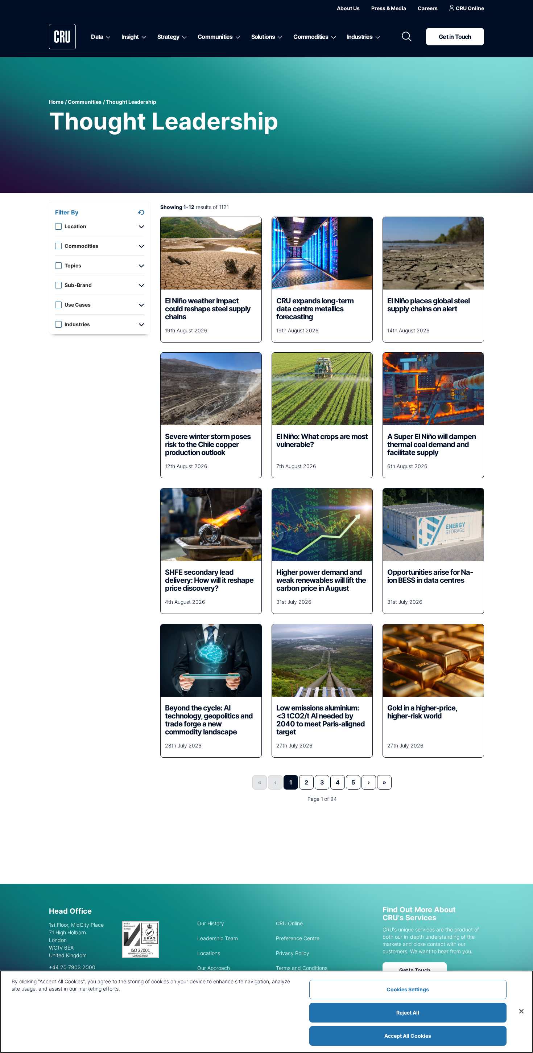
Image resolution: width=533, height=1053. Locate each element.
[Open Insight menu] (142, 37)
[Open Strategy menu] (183, 37)
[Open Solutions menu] (278, 37)
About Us (348, 8)
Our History (210, 923)
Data (97, 36)
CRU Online (470, 8)
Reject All (407, 1012)
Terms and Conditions (301, 968)
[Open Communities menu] (236, 37)
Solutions (263, 36)
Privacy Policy (292, 953)
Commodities (310, 36)
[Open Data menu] (107, 37)
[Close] (521, 1011)
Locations (208, 953)
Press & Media (388, 8)
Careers (428, 8)
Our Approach (213, 968)
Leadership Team (217, 938)
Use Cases (78, 305)
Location (75, 226)
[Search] (407, 37)
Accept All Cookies (407, 1036)
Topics (73, 265)
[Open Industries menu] (376, 37)
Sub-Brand (78, 285)
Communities (215, 36)
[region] (266, 1012)
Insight (130, 36)
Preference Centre (297, 938)
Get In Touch (414, 970)
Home (56, 102)
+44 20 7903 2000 (72, 967)
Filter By (66, 212)
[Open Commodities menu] (332, 37)
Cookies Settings (408, 989)
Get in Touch (455, 36)
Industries (360, 36)
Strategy (168, 36)
